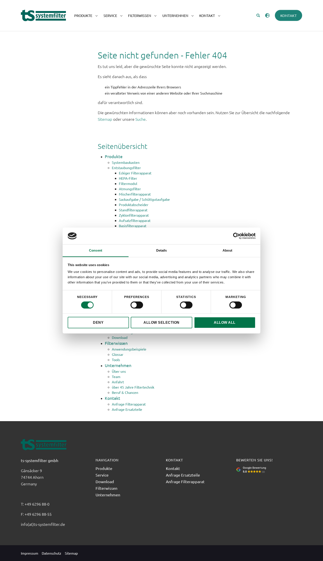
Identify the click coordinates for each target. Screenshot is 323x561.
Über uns (119, 371)
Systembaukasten (126, 162)
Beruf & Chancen (125, 392)
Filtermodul (128, 183)
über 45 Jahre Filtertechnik (133, 387)
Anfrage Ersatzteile (127, 409)
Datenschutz (51, 553)
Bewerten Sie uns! (254, 460)
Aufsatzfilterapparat (135, 220)
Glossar (117, 354)
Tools (116, 359)
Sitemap (105, 119)
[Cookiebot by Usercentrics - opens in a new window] (236, 236)
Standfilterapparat (133, 210)
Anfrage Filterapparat (129, 404)
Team (116, 376)
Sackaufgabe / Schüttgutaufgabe (144, 199)
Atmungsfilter (130, 188)
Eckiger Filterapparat (135, 173)
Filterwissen (116, 343)
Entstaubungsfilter (126, 167)
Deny (98, 322)
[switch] (137, 305)
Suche (140, 119)
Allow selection (161, 322)
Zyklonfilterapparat (134, 215)
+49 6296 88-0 (37, 503)
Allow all (225, 322)
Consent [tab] (95, 250)
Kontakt (288, 15)
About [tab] (227, 250)
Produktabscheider (133, 204)
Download (119, 337)
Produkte (114, 156)
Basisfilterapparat (132, 225)
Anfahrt (118, 382)
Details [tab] (161, 250)
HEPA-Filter (128, 178)
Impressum (29, 553)
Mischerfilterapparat (135, 194)
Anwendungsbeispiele (129, 349)
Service (102, 475)
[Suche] (258, 15)
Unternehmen (118, 365)
